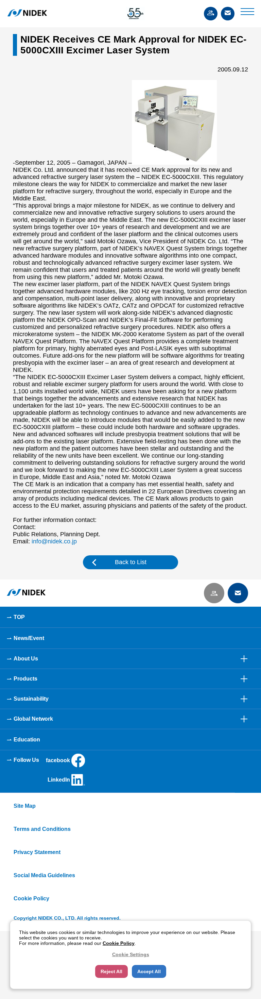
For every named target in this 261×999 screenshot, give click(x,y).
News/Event (29, 638)
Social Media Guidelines (44, 875)
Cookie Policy (31, 898)
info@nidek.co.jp (54, 541)
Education (27, 739)
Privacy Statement (37, 852)
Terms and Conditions (42, 829)
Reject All (111, 971)
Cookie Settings (130, 954)
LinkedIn (59, 780)
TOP (19, 617)
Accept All (149, 971)
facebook (58, 760)
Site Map (25, 806)
